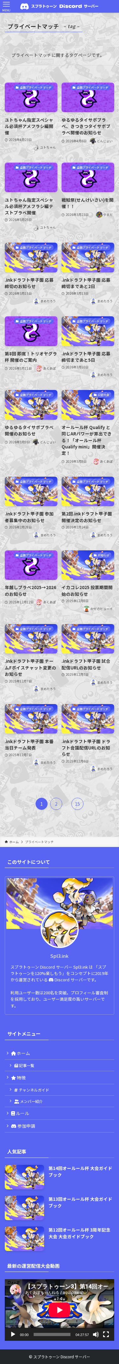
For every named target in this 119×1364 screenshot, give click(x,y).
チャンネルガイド (33, 1089)
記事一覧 (26, 1065)
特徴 (21, 1077)
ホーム (23, 1053)
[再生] (13, 1334)
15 (77, 804)
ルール (22, 1113)
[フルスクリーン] (106, 1334)
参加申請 (26, 1126)
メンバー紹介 (31, 1101)
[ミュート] (96, 1334)
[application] (59, 1310)
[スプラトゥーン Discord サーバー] (59, 6)
